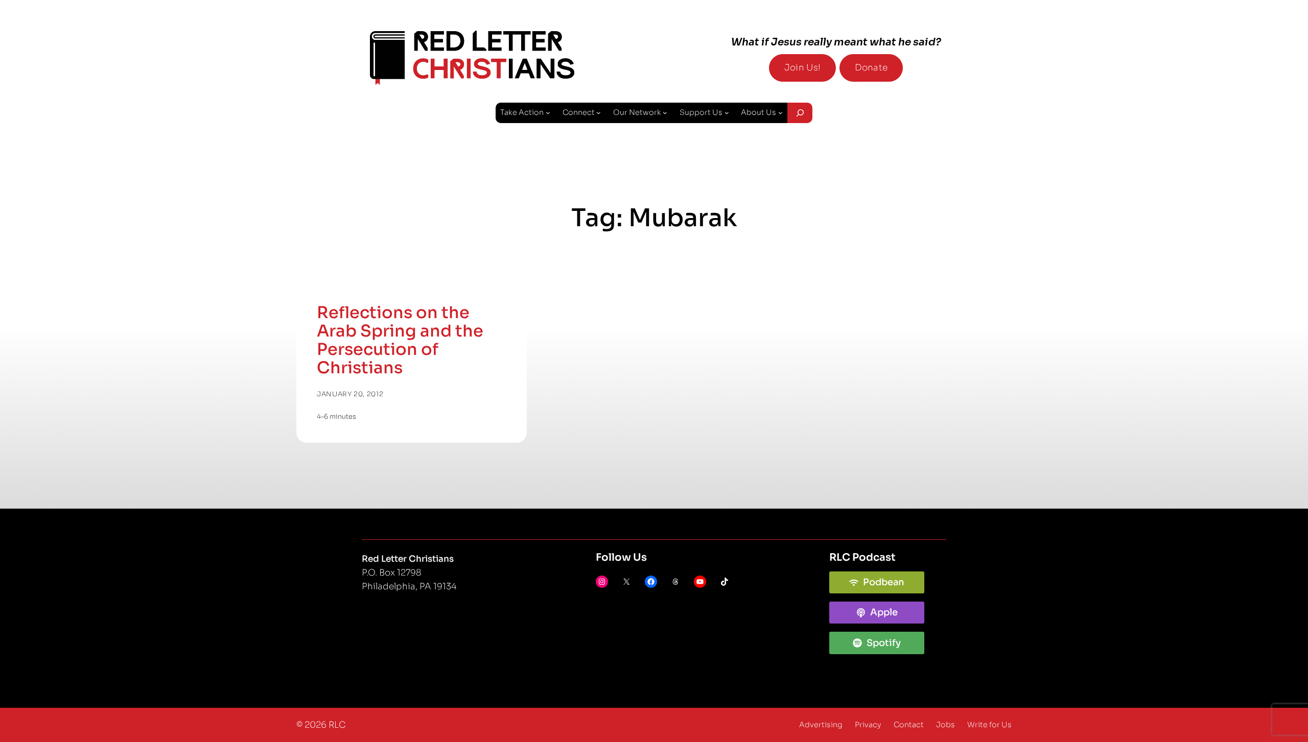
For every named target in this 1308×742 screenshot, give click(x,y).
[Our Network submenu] (665, 112)
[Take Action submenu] (548, 112)
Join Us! (802, 67)
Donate (871, 67)
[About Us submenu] (780, 112)
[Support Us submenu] (727, 112)
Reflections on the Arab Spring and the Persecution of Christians (400, 340)
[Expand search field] (799, 113)
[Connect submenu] (598, 112)
